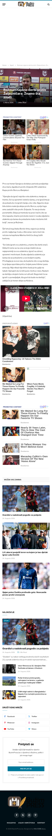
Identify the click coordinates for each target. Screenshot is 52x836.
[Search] (48, 4)
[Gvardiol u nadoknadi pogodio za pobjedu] (26, 498)
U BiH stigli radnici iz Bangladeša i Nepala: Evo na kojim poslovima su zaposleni (32, 694)
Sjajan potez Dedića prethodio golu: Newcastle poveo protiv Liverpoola (24, 593)
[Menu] (4, 4)
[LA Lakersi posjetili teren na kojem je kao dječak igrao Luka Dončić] (26, 536)
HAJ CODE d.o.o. (40, 829)
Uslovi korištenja (26, 823)
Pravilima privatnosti (26, 777)
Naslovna (11, 823)
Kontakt (41, 823)
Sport (6, 84)
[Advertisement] (26, 36)
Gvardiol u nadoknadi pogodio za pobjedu (21, 515)
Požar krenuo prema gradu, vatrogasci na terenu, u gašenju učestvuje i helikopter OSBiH (31, 680)
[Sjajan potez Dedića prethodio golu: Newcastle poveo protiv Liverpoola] (26, 576)
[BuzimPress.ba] (26, 4)
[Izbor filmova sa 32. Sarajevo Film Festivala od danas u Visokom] (9, 668)
